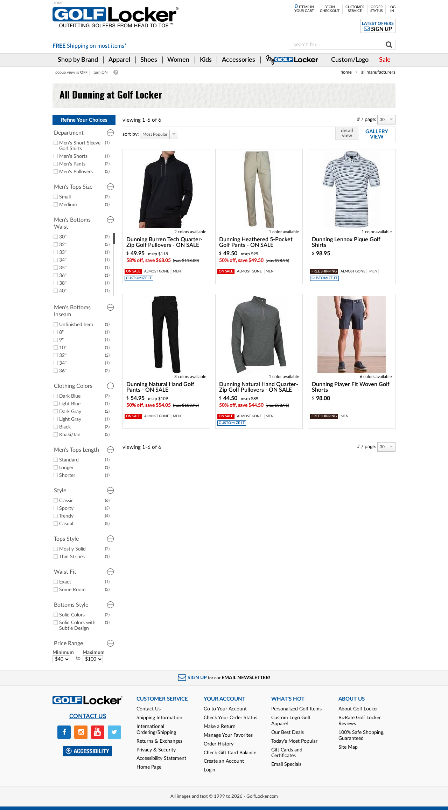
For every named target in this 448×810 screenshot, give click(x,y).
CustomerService (354, 9)
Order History (218, 744)
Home (346, 72)
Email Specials (286, 764)
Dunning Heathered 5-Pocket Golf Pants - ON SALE (256, 242)
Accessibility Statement (161, 758)
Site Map (348, 747)
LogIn (392, 9)
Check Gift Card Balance (230, 752)
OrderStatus (376, 9)
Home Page (148, 767)
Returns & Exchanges (159, 741)
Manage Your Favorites (228, 735)
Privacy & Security (156, 750)
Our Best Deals (287, 732)
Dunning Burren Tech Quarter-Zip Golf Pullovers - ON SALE (164, 242)
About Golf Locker (358, 709)
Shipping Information (159, 717)
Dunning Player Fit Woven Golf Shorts (351, 387)
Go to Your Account (225, 709)
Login (209, 770)
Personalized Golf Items (296, 709)
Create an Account (224, 761)
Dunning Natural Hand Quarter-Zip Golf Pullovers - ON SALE (258, 387)
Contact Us (148, 709)
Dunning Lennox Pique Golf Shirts (346, 242)
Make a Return (220, 726)
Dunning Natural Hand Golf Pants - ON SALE (160, 387)
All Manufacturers (378, 72)
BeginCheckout (330, 9)
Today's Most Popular (294, 741)
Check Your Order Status (230, 717)
